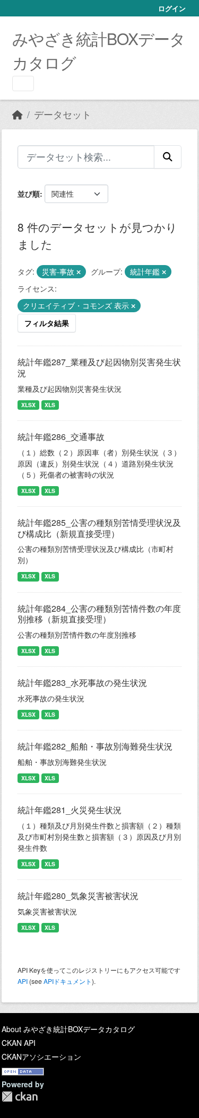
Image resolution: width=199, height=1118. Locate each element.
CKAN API (19, 1042)
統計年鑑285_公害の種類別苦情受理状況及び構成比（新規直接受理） (99, 528)
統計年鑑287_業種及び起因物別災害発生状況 (99, 367)
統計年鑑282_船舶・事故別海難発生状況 (95, 746)
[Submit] (167, 157)
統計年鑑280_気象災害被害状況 (78, 896)
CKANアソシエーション (41, 1056)
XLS (50, 405)
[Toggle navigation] (23, 83)
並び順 (29, 193)
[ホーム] (17, 114)
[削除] (78, 272)
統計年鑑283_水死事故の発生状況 (82, 682)
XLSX (28, 405)
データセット (62, 114)
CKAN (20, 1096)
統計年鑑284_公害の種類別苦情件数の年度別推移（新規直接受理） (99, 614)
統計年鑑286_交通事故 (61, 436)
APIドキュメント (68, 980)
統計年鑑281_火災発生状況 (70, 810)
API (23, 980)
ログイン (172, 8)
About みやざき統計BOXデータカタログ (68, 1029)
